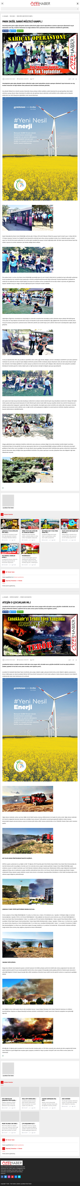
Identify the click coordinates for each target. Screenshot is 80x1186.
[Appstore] (16, 1176)
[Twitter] (5, 1176)
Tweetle (14, 30)
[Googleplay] (19, 1176)
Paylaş (6, 30)
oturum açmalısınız (19, 577)
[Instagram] (9, 1176)
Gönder (21, 30)
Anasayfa (6, 16)
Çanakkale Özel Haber (10, 79)
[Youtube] (12, 1176)
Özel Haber (12, 16)
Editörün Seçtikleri (14, 597)
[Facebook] (2, 1176)
